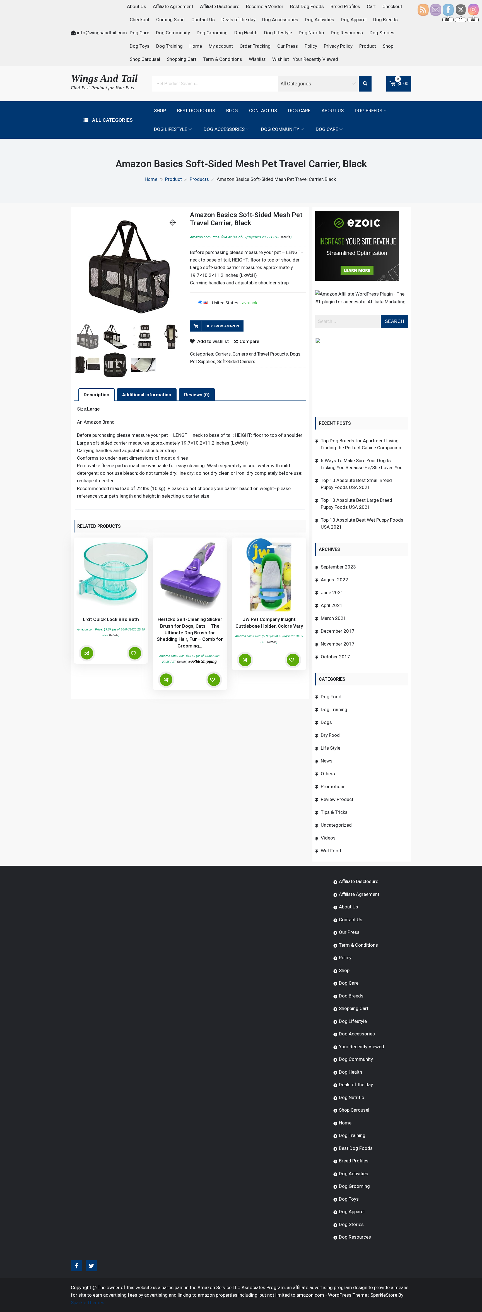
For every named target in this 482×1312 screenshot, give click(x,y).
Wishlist (257, 59)
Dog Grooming (212, 32)
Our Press (287, 46)
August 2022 (334, 579)
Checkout (392, 6)
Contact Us (203, 19)
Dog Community (173, 32)
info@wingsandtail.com (102, 32)
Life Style (330, 748)
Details (284, 237)
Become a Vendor (264, 6)
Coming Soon (170, 19)
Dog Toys (140, 46)
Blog (232, 110)
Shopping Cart (181, 59)
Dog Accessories (280, 19)
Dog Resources (347, 32)
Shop (388, 46)
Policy (311, 46)
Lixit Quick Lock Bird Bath (111, 619)
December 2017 (338, 631)
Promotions (333, 786)
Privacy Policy (338, 46)
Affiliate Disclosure (219, 6)
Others (328, 773)
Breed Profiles (345, 6)
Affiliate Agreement (173, 6)
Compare (249, 341)
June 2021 (332, 592)
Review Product (337, 799)
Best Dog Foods (307, 6)
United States (225, 302)
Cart (371, 6)
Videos (328, 838)
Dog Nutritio (311, 32)
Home (195, 46)
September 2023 (338, 567)
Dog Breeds (385, 19)
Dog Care (139, 32)
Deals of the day (238, 19)
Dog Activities (319, 19)
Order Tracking (255, 46)
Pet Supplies (202, 361)
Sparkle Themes (87, 1302)
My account (221, 46)
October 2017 (335, 656)
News (326, 761)
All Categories (112, 120)
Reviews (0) (196, 394)
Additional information (146, 394)
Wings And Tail (104, 78)
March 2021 (333, 618)
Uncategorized (336, 825)
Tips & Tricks (334, 812)
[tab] (96, 394)
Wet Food (331, 850)
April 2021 (332, 605)
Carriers (223, 354)
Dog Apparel (354, 19)
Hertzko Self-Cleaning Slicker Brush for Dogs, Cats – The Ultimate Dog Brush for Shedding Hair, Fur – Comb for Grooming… (190, 633)
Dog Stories (382, 32)
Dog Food (331, 696)
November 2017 (338, 644)
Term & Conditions (222, 59)
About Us (136, 6)
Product (367, 46)
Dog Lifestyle (278, 32)
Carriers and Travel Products (260, 354)
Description (96, 394)
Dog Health (245, 32)
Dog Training (169, 46)
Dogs (295, 354)
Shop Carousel (145, 59)
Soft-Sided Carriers (236, 361)
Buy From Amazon (222, 326)
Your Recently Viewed (315, 59)
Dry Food (330, 735)
